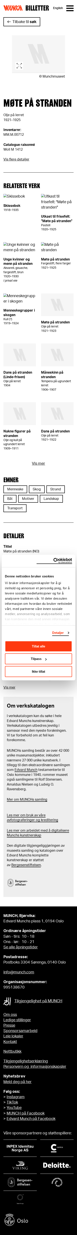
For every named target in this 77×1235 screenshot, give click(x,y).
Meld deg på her (17, 1082)
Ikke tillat (38, 671)
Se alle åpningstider (20, 947)
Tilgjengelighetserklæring (25, 1061)
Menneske (15, 489)
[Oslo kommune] (38, 1220)
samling (40, 799)
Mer (10, 799)
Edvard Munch (26, 770)
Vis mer (38, 464)
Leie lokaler (13, 1036)
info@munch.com (18, 972)
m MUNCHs (25, 799)
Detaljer (58, 633)
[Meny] (70, 8)
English (58, 8)
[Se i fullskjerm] (38, 54)
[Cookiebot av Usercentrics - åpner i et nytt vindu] (54, 561)
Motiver (28, 499)
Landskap (51, 499)
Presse (9, 1026)
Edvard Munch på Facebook (31, 1119)
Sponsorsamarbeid (20, 1031)
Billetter (37, 8)
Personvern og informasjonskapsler (34, 1067)
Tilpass (36, 659)
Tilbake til (24, 22)
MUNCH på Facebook (25, 1113)
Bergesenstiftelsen (26, 865)
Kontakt (10, 1042)
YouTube (14, 1108)
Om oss (10, 1015)
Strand (55, 489)
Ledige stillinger (17, 1020)
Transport (15, 508)
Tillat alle (38, 646)
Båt (10, 499)
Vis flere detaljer (16, 159)
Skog (37, 489)
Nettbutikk (12, 1052)
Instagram (16, 1097)
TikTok (12, 1102)
